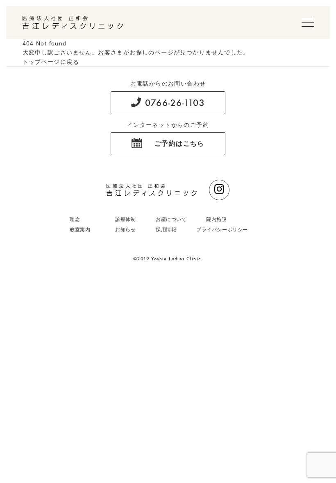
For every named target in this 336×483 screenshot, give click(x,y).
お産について (171, 219)
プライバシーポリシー (222, 229)
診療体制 (125, 219)
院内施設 (216, 219)
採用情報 (166, 229)
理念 (75, 219)
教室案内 (80, 229)
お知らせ (125, 229)
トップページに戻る (51, 62)
